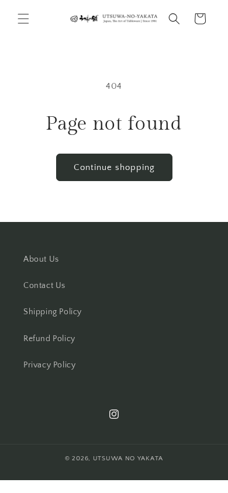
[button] (23, 19)
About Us (41, 259)
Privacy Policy (49, 365)
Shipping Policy (52, 312)
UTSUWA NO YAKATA (128, 458)
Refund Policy (49, 338)
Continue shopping (114, 167)
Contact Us (44, 285)
